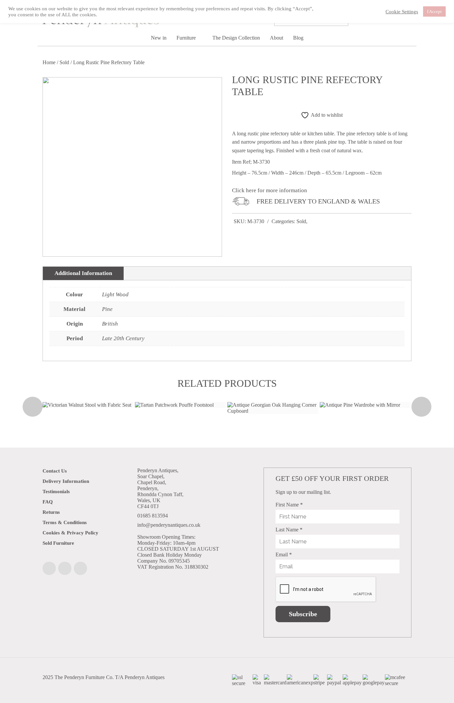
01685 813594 (152, 515)
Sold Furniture (58, 543)
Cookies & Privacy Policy (70, 532)
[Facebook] (49, 568)
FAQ (48, 501)
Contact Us (55, 471)
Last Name (289, 529)
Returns (51, 512)
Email (284, 554)
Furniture (186, 38)
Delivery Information (66, 481)
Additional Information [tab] (83, 273)
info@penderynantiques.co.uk (168, 525)
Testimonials (56, 491)
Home (49, 62)
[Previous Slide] (33, 407)
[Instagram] (64, 568)
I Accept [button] (434, 11)
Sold (64, 62)
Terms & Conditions (65, 522)
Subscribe (303, 614)
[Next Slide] (421, 407)
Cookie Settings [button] (402, 11)
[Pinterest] (80, 568)
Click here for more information (269, 190)
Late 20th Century (123, 338)
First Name (289, 504)
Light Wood (115, 294)
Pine (107, 309)
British (110, 324)
